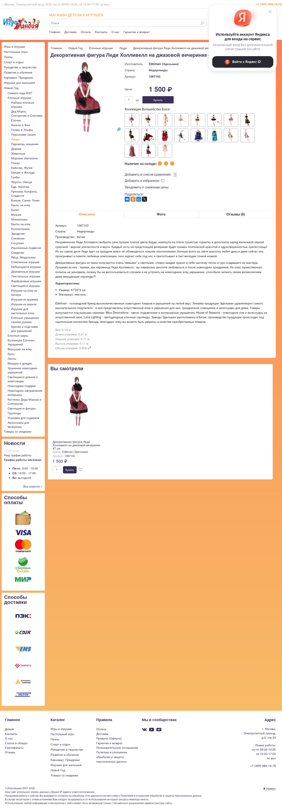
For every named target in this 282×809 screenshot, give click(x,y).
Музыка (16, 214)
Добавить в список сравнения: (148, 174)
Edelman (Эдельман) (164, 64)
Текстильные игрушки (25, 276)
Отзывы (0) (235, 214)
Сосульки (17, 243)
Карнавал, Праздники (18, 77)
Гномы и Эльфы (22, 130)
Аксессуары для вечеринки (18, 424)
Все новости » (32, 486)
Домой (9, 729)
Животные (18, 153)
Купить (157, 100)
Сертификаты (14, 747)
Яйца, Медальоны (23, 257)
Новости (14, 442)
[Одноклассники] (132, 199)
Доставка (70, 32)
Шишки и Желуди (23, 172)
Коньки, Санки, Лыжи (25, 200)
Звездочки (18, 233)
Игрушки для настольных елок (22, 311)
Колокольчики (20, 229)
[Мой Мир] (138, 199)
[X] (144, 199)
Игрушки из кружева (24, 299)
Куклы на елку (20, 205)
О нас (115, 32)
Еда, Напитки (20, 187)
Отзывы (10, 752)
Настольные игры (16, 52)
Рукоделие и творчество (20, 67)
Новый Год (11, 88)
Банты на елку (21, 224)
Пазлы (8, 57)
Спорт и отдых (14, 62)
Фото (161, 214)
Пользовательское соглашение (117, 747)
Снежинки (18, 238)
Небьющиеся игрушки (26, 267)
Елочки (16, 120)
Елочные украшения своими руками (25, 320)
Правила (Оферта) (109, 738)
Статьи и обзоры (16, 743)
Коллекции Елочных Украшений (21, 342)
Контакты (101, 32)
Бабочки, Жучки (21, 168)
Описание (87, 214)
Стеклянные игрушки (25, 262)
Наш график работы (17, 455)
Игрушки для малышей (19, 82)
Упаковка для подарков (23, 418)
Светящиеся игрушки (25, 286)
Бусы (11, 354)
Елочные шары (18, 335)
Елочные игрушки (19, 98)
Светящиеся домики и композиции (23, 379)
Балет (15, 210)
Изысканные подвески (26, 248)
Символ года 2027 (20, 93)
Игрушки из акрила (24, 304)
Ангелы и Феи (20, 125)
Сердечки (17, 252)
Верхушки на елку (20, 349)
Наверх (270, 788)
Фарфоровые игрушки (26, 281)
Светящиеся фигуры (22, 408)
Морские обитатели (24, 158)
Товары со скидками (17, 431)
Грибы (15, 177)
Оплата (86, 32)
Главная (54, 32)
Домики (16, 149)
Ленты (12, 358)
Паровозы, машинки (24, 144)
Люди (15, 139)
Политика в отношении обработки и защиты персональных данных (111, 756)
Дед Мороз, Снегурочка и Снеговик (26, 113)
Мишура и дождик (20, 363)
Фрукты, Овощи (21, 182)
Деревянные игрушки (25, 271)
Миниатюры (19, 219)
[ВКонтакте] (127, 199)
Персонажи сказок (23, 134)
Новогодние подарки (22, 386)
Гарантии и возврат (136, 32)
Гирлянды (14, 413)
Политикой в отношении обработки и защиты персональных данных (161, 795)
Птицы (15, 163)
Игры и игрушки (14, 46)
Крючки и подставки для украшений (24, 328)
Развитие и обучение (18, 72)
